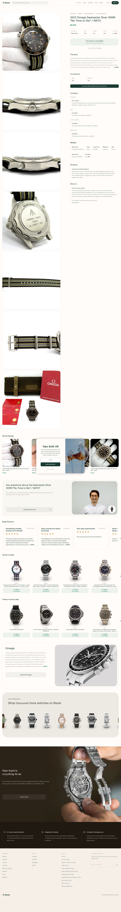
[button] (50, 446)
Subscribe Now (50, 464)
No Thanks (50, 469)
